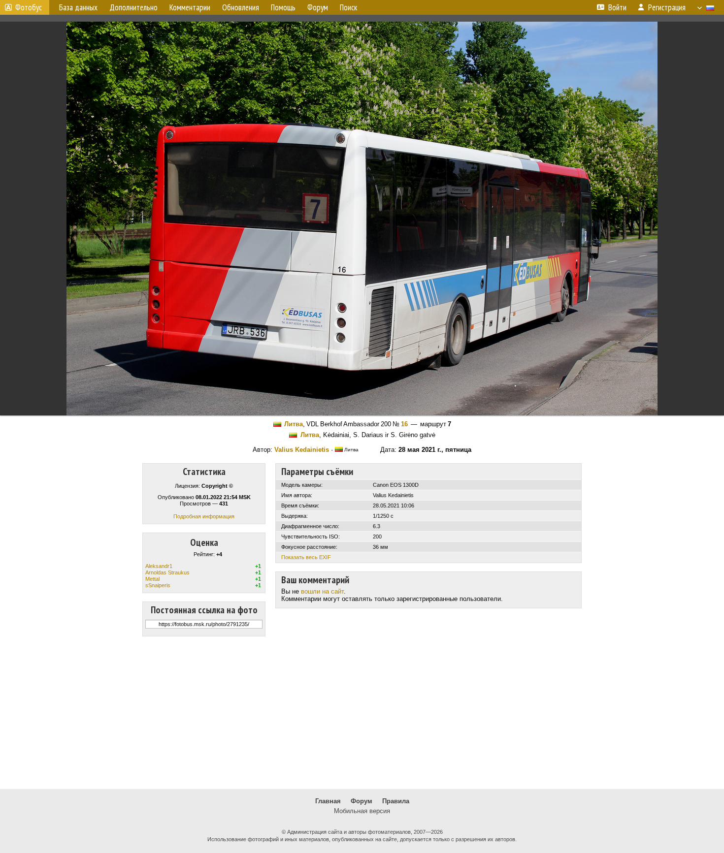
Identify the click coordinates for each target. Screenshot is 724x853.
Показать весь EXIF (306, 557)
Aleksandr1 (158, 566)
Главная (328, 801)
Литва (293, 424)
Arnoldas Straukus (167, 572)
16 (404, 424)
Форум (361, 801)
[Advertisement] (362, 713)
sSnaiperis (157, 585)
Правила (395, 801)
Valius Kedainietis (301, 449)
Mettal (152, 579)
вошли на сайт (322, 591)
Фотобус (28, 7)
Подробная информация (203, 516)
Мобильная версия (362, 811)
